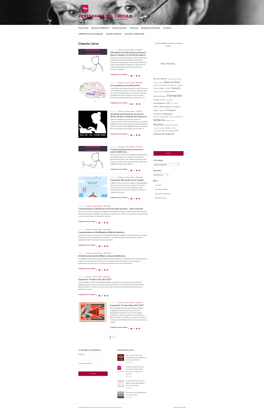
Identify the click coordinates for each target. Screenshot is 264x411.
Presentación (83, 28)
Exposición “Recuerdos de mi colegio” (127, 180)
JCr (172, 103)
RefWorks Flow (170, 120)
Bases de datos (172, 82)
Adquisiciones (172, 79)
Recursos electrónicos (176, 117)
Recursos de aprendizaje (161, 117)
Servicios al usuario (119, 28)
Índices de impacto (163, 134)
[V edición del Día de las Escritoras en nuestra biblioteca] (92, 168)
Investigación (159, 103)
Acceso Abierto (160, 79)
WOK (177, 131)
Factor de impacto (159, 96)
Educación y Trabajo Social (134, 34)
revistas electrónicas (171, 125)
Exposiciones (170, 91)
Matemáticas (165, 107)
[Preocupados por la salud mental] (92, 102)
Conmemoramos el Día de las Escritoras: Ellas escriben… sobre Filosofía (110, 209)
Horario (156, 100)
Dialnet (161, 88)
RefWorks (159, 120)
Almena (179, 79)
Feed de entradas (161, 189)
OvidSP (156, 110)
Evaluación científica (158, 91)
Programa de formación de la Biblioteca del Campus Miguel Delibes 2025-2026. (135, 383)
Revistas (158, 124)
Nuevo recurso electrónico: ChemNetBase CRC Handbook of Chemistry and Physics (136, 357)
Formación (167, 28)
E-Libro (167, 88)
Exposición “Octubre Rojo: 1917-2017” (127, 305)
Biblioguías (156, 85)
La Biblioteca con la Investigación (90, 34)
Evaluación (176, 88)
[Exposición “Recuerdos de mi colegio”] (92, 197)
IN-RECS (162, 100)
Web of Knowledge (167, 130)
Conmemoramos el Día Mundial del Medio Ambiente (101, 232)
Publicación (167, 114)
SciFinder (155, 128)
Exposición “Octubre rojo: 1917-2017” (95, 279)
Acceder (158, 185)
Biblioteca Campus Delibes (126, 50)
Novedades (176, 107)
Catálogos (179, 85)
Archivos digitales (158, 82)
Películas (162, 110)
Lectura (176, 103)
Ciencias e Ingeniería (113, 34)
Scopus (161, 128)
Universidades (157, 130)
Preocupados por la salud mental (125, 85)
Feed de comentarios (162, 194)
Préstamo (157, 114)
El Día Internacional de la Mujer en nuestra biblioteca (101, 256)
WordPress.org (160, 198)
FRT (184, 407)
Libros (156, 106)
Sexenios (168, 128)
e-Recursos (134, 28)
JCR (168, 103)
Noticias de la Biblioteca (100, 28)
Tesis (174, 128)
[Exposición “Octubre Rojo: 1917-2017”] (92, 322)
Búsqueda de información (150, 28)
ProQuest (171, 110)
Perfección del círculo (105, 16)
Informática (169, 100)
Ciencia (156, 88)
